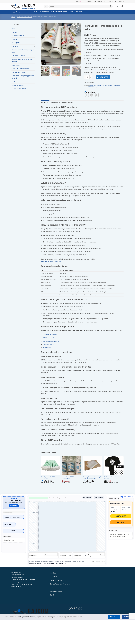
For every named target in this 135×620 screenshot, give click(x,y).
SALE (35, 12)
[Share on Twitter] (88, 95)
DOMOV (13, 16)
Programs (14, 39)
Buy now (120, 522)
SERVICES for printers (59, 12)
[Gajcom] (89, 92)
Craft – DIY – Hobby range (24, 16)
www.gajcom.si (16, 586)
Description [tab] (45, 102)
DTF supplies (15, 42)
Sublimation (15, 46)
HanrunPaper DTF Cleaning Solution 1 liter (70, 477)
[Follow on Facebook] (70, 608)
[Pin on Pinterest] (95, 95)
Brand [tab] (70, 102)
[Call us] (77, 608)
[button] (118, 6)
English (77, 1)
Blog (71, 12)
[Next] (77, 44)
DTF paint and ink (49, 344)
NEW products (44, 12)
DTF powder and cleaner (51, 341)
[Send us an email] (73, 608)
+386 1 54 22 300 (17, 577)
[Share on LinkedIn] (98, 95)
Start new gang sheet (13, 517)
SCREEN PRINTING (18, 35)
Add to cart (102, 77)
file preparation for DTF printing (51, 261)
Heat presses (47, 347)
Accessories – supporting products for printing (22, 77)
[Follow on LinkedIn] (80, 608)
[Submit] (110, 6)
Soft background (87, 497)
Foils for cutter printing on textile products (21, 60)
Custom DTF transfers (50, 335)
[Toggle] (34, 32)
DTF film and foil (48, 338)
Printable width (33, 555)
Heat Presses (15, 65)
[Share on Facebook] (85, 95)
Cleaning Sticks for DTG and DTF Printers (49, 477)
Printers (14, 32)
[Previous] (44, 44)
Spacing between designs (92, 555)
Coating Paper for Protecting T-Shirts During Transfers (92, 477)
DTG (13, 28)
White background (99, 497)
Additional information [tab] (59, 102)
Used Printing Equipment (19, 72)
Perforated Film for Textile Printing (111, 477)
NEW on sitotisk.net (17, 85)
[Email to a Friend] (91, 95)
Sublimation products (18, 56)
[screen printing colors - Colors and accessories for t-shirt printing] (24, 6)
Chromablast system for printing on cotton (22, 51)
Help (13, 531)
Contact (79, 12)
